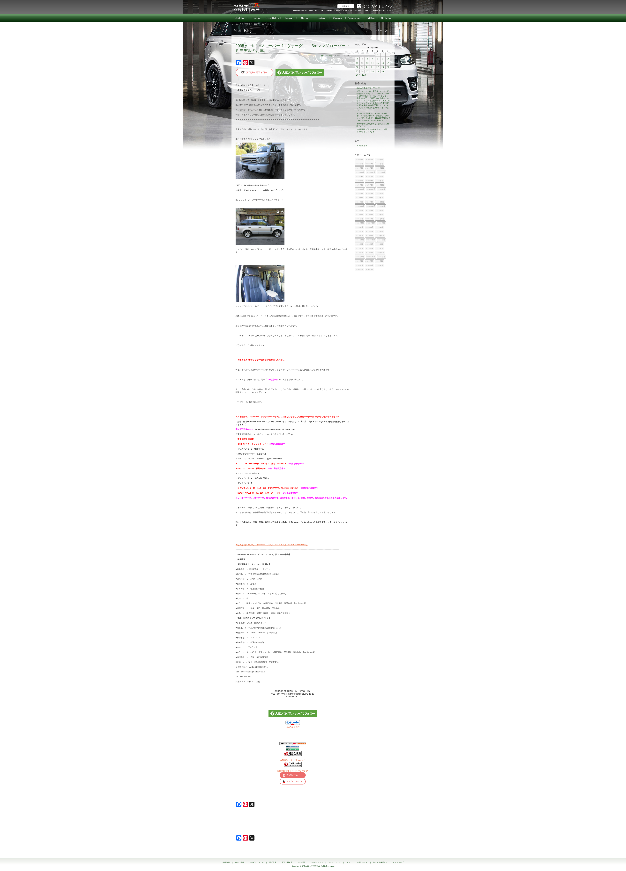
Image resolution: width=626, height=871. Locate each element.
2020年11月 (360, 257)
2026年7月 (369, 159)
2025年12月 (380, 168)
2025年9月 (382, 172)
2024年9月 (382, 189)
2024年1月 (369, 202)
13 (367, 63)
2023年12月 (380, 202)
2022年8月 (360, 227)
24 (388, 67)
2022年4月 (369, 231)
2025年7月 (369, 176)
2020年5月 (360, 265)
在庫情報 (239, 18)
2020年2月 (360, 269)
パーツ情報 (256, 18)
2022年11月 (360, 223)
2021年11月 (360, 240)
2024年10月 (371, 189)
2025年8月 (360, 176)
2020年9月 (382, 257)
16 (382, 63)
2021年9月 (382, 240)
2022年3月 (380, 231)
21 (372, 67)
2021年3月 (380, 248)
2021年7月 (369, 244)
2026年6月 (380, 159)
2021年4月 (369, 248)
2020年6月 (380, 261)
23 (382, 67)
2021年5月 (360, 248)
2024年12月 (380, 185)
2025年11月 (360, 172)
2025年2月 (360, 185)
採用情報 (346, 6)
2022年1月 (369, 236)
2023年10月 (371, 206)
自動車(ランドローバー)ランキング (292, 771)
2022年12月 (380, 219)
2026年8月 (360, 159)
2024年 (257, 24)
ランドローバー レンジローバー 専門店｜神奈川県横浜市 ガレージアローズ (246, 7)
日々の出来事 (327, 55)
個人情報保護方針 (380, 862)
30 (382, 71)
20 (367, 67)
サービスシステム (272, 18)
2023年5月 (360, 215)
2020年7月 (369, 261)
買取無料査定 (321, 18)
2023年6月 (380, 210)
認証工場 (288, 18)
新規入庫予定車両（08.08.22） (369, 88)
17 (388, 63)
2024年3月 (380, 198)
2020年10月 (371, 257)
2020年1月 (369, 269)
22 (377, 67)
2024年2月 (360, 202)
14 (372, 63)
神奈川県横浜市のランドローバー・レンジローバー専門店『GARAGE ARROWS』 (272, 545)
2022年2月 (360, 236)
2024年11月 (360, 189)
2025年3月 (380, 181)
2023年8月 (360, 210)
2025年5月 (360, 181)
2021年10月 (371, 240)
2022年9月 (382, 223)
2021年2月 (360, 252)
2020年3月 (380, 265)
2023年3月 (380, 215)
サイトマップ (398, 862)
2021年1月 (369, 252)
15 (377, 63)
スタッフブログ (370, 18)
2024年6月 (380, 193)
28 (372, 71)
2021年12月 (380, 236)
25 (357, 71)
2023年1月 (369, 219)
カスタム (305, 18)
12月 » (365, 75)
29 (377, 71)
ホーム (235, 24)
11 (357, 63)
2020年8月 (360, 261)
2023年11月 (360, 206)
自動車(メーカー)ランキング (292, 760)
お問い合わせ (386, 18)
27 (367, 71)
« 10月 (357, 75)
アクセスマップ (354, 18)
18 (357, 67)
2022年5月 (360, 231)
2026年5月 (360, 164)
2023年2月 (360, 219)
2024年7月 (369, 193)
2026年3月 (380, 164)
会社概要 (337, 18)
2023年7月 (369, 210)
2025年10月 (371, 172)
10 (388, 59)
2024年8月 (360, 193)
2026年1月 (369, 168)
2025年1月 (369, 185)
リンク (349, 862)
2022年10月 (371, 223)
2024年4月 (369, 198)
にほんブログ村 (292, 727)
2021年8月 (360, 244)
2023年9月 (382, 206)
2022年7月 (369, 227)
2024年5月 (360, 198)
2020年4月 (369, 265)
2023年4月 (369, 215)
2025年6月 (380, 176)
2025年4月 (369, 181)
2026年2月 (360, 168)
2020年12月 (380, 252)
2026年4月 (369, 164)
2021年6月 (380, 244)
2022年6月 (380, 227)
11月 (264, 24)
